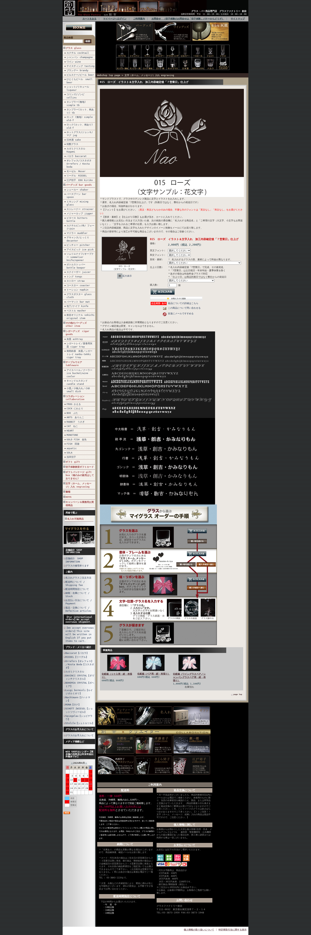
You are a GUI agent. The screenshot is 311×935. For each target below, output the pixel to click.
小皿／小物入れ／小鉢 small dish (78, 390)
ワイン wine (74, 61)
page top (237, 694)
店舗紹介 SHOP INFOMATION (74, 551)
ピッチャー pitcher (78, 245)
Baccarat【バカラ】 (77, 653)
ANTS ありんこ (75, 417)
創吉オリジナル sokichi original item (80, 316)
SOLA (69, 452)
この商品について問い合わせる (184, 308)
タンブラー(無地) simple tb (76, 103)
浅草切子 (71, 457)
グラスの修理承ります (77, 565)
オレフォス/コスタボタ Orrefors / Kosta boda (79, 163)
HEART (70, 430)
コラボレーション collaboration (75, 398)
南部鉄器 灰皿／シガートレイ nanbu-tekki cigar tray (79, 354)
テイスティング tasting (80, 66)
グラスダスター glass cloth (79, 296)
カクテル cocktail (78, 53)
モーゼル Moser (76, 171)
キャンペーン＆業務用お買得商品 (80, 503)
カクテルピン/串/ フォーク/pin (80, 227)
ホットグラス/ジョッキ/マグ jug (80, 134)
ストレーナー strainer (80, 209)
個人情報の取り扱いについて (199, 929)
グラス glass (73, 48)
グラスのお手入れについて (80, 729)
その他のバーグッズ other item (76, 324)
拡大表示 (127, 275)
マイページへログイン (115, 18)
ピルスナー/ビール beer (80, 75)
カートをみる (89, 18)
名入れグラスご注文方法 (78, 577)
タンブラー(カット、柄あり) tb (80, 111)
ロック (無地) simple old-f (80, 118)
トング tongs (74, 276)
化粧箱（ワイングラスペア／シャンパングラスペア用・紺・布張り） (189, 677)
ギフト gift (73, 461)
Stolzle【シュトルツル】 (80, 723)
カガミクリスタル (75, 671)
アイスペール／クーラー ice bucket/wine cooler (79, 373)
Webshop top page (108, 75)
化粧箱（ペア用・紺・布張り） (153, 673)
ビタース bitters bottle (77, 219)
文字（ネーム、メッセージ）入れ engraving (78, 485)
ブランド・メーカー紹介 (78, 647)
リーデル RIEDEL (77, 175)
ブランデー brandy (77, 70)
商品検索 (68, 37)
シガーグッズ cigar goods (77, 333)
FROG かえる (74, 404)
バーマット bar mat (78, 301)
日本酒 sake (74, 139)
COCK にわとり (75, 408)
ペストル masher (76, 310)
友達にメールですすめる (181, 313)
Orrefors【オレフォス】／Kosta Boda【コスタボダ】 (80, 664)
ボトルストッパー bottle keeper (76, 266)
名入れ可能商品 (75, 518)
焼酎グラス (72, 144)
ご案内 (69, 571)
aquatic (72, 448)
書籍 (68, 491)
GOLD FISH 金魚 (77, 439)
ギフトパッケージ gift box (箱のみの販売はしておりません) (80, 475)
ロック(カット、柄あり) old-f (80, 126)
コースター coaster (78, 285)
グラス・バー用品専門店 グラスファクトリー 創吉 (219, 11)
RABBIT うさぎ (76, 421)
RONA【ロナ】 (73, 704)
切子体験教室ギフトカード (80, 467)
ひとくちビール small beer (80, 81)
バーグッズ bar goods (79, 184)
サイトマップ (238, 18)
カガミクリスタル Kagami (76, 150)
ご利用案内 (139, 18)
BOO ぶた (72, 413)
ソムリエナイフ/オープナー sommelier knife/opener (80, 257)
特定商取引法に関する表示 (232, 929)
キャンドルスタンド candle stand (77, 382)
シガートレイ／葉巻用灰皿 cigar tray (79, 345)
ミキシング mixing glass (77, 203)
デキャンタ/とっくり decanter (78, 239)
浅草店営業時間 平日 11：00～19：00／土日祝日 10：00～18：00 (214, 14)
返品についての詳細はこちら (183, 303)
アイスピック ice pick (80, 249)
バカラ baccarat (77, 156)
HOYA (68, 497)
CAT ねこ (72, 426)
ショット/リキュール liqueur (78, 88)
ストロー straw (76, 281)
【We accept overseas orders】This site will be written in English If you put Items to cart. (80, 634)
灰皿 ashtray (75, 339)
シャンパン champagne (80, 57)
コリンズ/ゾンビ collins (75, 96)
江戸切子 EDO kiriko (80, 180)
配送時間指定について (77, 589)
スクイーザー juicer (79, 272)
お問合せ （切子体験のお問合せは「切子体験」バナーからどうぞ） (188, 18)
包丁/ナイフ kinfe (77, 306)
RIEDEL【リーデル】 (77, 657)
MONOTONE (72, 435)
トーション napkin (77, 289)
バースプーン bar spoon (76, 195)
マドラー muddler (77, 233)
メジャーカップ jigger (80, 213)
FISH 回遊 (73, 443)
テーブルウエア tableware (74, 364)
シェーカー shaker (77, 189)
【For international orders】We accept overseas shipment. (79, 619)
